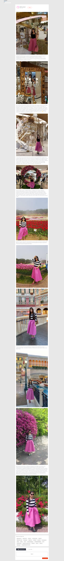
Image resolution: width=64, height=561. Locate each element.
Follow (30, 7)
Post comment (45, 558)
